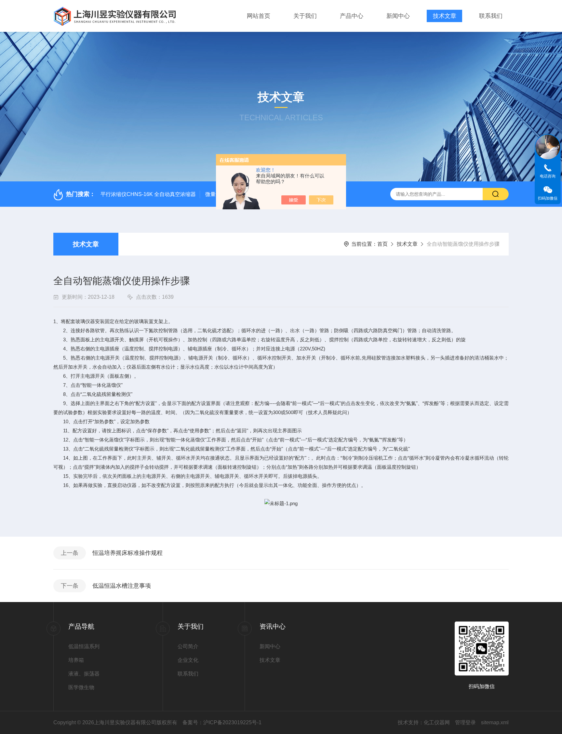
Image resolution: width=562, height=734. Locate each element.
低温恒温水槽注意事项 (121, 586)
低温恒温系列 (84, 646)
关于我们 (305, 16)
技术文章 (444, 16)
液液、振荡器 (84, 673)
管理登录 (465, 722)
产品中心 (351, 16)
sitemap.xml (495, 722)
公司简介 (188, 646)
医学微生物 (81, 687)
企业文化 (188, 660)
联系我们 (490, 16)
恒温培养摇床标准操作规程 (127, 553)
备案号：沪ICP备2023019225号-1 (221, 722)
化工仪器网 (437, 722)
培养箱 (76, 660)
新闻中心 (398, 16)
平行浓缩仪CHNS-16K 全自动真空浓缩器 (148, 194)
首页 (382, 244)
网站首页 (258, 16)
